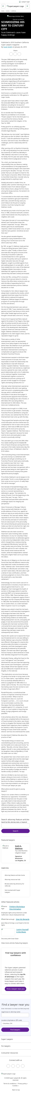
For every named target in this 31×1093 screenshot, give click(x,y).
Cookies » (15, 1086)
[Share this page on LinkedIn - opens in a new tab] (19, 54)
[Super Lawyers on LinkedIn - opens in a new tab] (22, 1066)
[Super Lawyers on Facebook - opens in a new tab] (8, 1066)
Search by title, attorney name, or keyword (14, 822)
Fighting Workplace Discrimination (17, 907)
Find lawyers (15, 1029)
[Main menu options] (3, 6)
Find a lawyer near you (15, 989)
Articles (8, 11)
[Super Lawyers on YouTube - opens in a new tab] (18, 1066)
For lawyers (5, 1046)
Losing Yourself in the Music (22, 930)
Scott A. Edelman (19, 847)
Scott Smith (8, 47)
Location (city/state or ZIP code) (11, 1020)
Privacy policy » (23, 1084)
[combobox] (15, 825)
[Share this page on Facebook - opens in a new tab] (11, 54)
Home (2, 11)
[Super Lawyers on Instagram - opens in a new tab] (13, 1066)
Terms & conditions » (10, 1084)
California (13, 11)
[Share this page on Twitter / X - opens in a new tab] (15, 54)
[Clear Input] (28, 825)
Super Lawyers (7, 1039)
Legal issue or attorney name (10, 1012)
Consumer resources (9, 1053)
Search (15, 831)
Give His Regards (22, 919)
